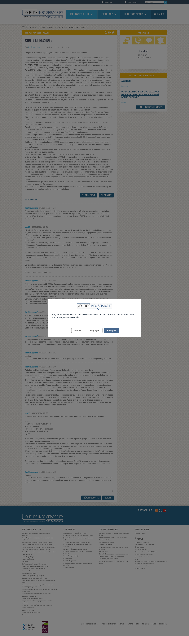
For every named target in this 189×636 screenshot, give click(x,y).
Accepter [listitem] (111, 330)
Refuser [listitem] (78, 330)
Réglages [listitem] (94, 330)
